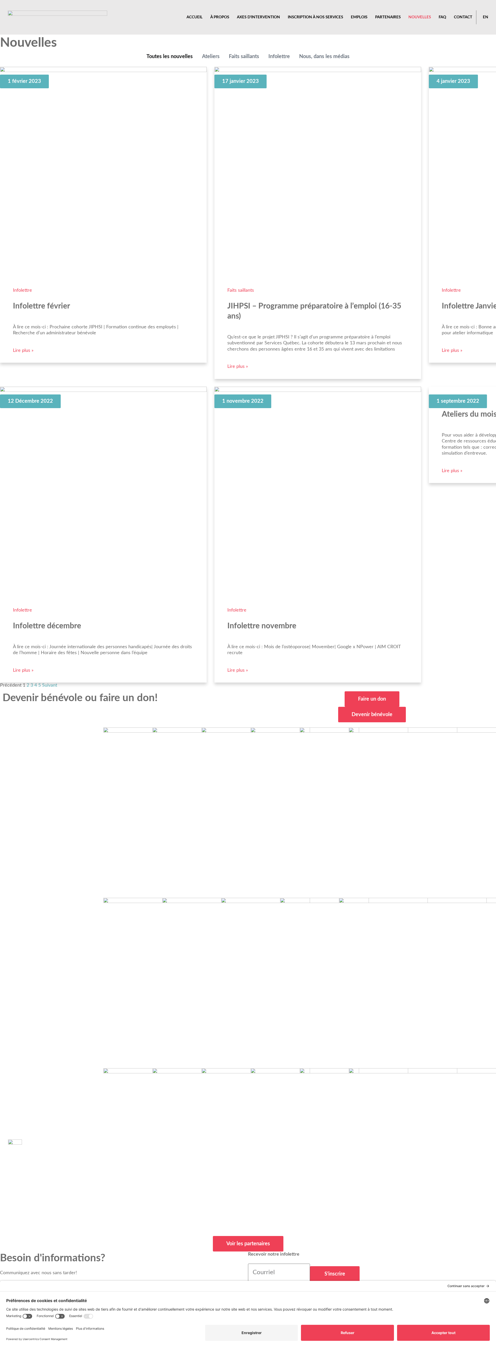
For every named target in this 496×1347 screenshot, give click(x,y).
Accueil (195, 17)
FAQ (442, 17)
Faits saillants (244, 56)
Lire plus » (23, 350)
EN (485, 17)
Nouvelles (419, 17)
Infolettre (279, 56)
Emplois (359, 17)
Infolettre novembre (261, 626)
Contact (463, 17)
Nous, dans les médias (324, 56)
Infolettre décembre (47, 626)
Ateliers (211, 56)
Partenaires (388, 17)
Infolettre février (41, 306)
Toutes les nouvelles (169, 56)
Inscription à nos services (315, 17)
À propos (219, 17)
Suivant (49, 685)
